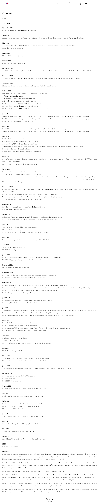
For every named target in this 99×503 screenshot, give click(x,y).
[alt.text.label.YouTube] (86, 4)
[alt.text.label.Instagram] (80, 4)
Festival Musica (45, 86)
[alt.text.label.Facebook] (83, 4)
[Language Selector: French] (8, 3)
